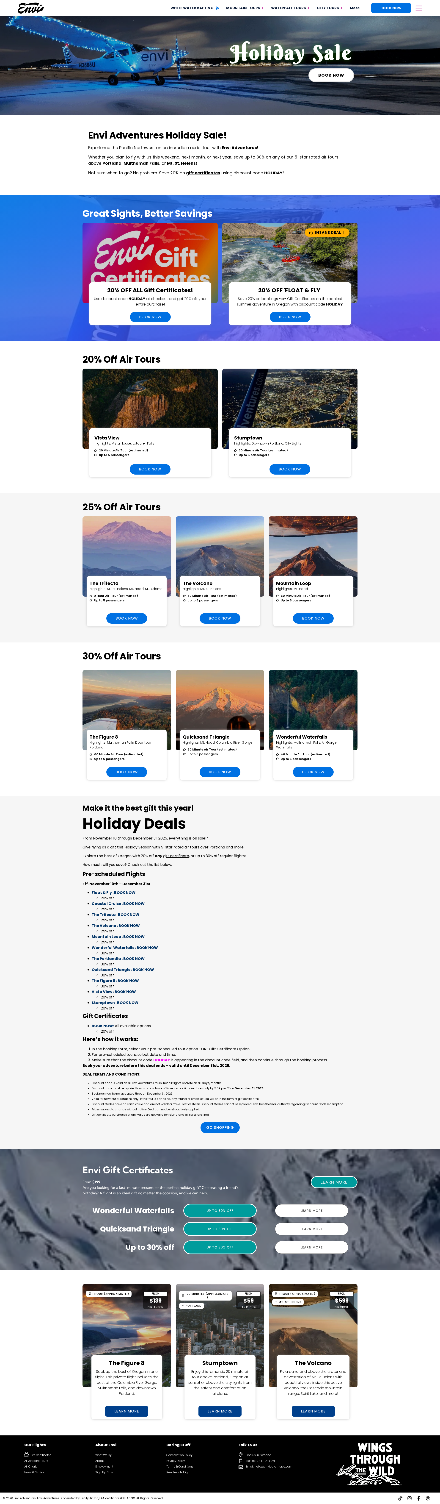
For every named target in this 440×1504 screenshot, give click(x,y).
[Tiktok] (400, 1498)
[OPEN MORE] (362, 8)
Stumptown (248, 438)
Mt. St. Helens (181, 163)
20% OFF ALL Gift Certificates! (150, 290)
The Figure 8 (104, 737)
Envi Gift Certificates (127, 1170)
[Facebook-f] (418, 1498)
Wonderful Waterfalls (301, 737)
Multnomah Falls (141, 163)
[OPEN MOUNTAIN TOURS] (262, 8)
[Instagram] (409, 1498)
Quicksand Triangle (206, 737)
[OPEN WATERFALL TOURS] (308, 8)
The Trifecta (104, 583)
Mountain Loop (293, 583)
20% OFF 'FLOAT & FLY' (290, 290)
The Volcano (197, 583)
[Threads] (427, 1498)
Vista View (106, 438)
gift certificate (176, 856)
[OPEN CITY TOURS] (341, 8)
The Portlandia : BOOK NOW (118, 958)
